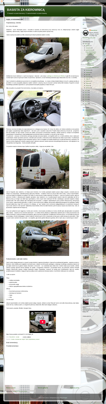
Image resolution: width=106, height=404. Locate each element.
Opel (27, 339)
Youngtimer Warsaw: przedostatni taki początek (91, 144)
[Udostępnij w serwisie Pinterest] (30, 337)
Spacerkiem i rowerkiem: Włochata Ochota (94, 229)
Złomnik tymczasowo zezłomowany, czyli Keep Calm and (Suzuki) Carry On (94, 286)
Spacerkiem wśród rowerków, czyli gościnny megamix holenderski (94, 216)
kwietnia (88, 81)
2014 (86, 99)
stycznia (88, 87)
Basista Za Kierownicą (87, 22)
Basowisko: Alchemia (92, 242)
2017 (86, 92)
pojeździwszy (32, 339)
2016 (86, 94)
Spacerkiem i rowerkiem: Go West (93, 200)
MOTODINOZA (89, 124)
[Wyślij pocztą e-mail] (23, 337)
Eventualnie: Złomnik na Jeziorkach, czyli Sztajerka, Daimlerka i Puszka (94, 257)
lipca (87, 74)
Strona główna (43, 388)
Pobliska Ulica (89, 161)
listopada (88, 48)
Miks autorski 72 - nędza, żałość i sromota (91, 151)
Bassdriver (94, 30)
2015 (86, 97)
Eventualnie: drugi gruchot (92, 67)
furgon (23, 339)
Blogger (65, 397)
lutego (87, 85)
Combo (13, 339)
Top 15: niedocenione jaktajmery (93, 173)
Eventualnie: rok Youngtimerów (90, 64)
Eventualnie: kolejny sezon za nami (95, 300)
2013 (86, 101)
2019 (86, 43)
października (89, 50)
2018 (86, 90)
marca (87, 83)
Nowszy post (10, 388)
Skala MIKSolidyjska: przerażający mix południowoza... (91, 53)
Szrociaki (87, 136)
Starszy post (74, 388)
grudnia (88, 45)
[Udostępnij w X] (27, 337)
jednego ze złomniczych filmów (56, 76)
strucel (37, 339)
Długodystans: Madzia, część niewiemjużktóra (94, 271)
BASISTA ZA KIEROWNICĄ (26, 9)
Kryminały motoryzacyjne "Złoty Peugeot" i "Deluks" (91, 126)
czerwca (88, 76)
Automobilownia (89, 110)
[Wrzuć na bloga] (25, 337)
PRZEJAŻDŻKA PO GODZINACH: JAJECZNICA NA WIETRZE (91, 113)
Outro (91, 186)
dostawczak (18, 339)
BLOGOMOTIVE (89, 155)
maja (87, 79)
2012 (86, 103)
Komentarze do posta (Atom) (19, 391)
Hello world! (87, 132)
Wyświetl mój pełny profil (89, 37)
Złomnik (87, 131)
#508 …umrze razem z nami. (91, 157)
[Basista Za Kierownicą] (83, 24)
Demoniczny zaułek (90, 148)
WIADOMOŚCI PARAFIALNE (92, 138)
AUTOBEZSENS (89, 118)
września (88, 70)
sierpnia (88, 72)
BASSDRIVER (88, 142)
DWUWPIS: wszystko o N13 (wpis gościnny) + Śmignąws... (93, 60)
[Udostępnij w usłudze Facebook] (28, 337)
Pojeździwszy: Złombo (91, 57)
